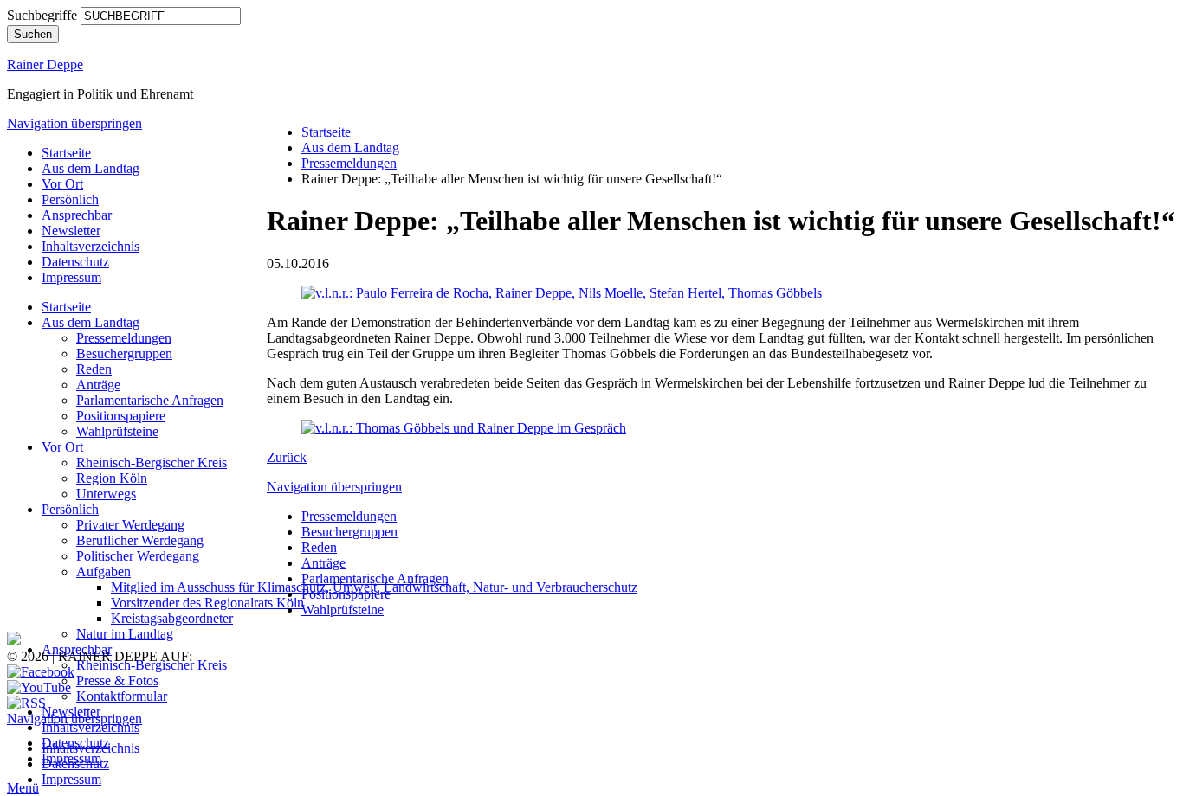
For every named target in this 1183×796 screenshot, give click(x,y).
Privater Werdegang (130, 524)
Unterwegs (106, 493)
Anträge (98, 384)
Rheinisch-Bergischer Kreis (151, 462)
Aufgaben (103, 571)
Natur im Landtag (124, 633)
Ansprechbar (77, 215)
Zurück (287, 457)
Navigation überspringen (74, 123)
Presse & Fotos (117, 680)
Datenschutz (75, 261)
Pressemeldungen (123, 338)
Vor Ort (62, 184)
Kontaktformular (121, 696)
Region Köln (111, 478)
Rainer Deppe (45, 64)
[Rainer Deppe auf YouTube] (39, 687)
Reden (94, 369)
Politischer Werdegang (137, 556)
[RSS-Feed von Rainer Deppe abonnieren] (26, 703)
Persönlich (70, 199)
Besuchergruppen (124, 353)
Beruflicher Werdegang (140, 540)
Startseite (66, 152)
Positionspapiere (120, 415)
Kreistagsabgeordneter (172, 618)
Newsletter (71, 230)
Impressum (71, 277)
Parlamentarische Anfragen (149, 400)
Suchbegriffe (42, 15)
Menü (23, 787)
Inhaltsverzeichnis (90, 246)
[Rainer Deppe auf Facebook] (40, 671)
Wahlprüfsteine (117, 431)
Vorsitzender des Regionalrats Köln (207, 602)
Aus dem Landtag (90, 168)
